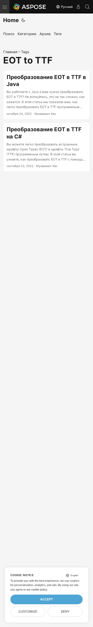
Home (11, 20)
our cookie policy (36, 589)
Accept (46, 599)
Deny (65, 611)
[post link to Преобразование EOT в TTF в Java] (46, 94)
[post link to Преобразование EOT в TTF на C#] (46, 147)
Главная (10, 52)
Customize (28, 611)
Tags (25, 52)
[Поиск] (87, 7)
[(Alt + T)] (23, 20)
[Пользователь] (78, 7)
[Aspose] (30, 7)
